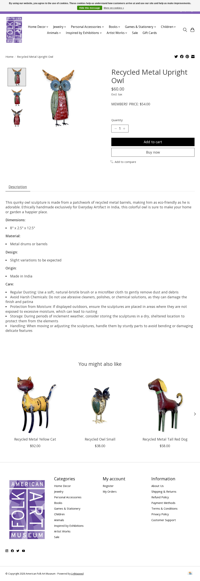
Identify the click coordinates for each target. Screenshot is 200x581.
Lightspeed (77, 573)
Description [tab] (18, 186)
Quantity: (117, 120)
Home (9, 57)
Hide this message (89, 8)
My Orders (110, 491)
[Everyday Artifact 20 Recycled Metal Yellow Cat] (35, 404)
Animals (59, 520)
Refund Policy (160, 497)
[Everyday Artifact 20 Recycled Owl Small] (100, 404)
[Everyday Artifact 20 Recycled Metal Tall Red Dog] (165, 404)
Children (59, 514)
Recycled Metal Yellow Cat (35, 439)
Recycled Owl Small (100, 439)
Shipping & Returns (163, 491)
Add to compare (125, 162)
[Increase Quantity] (124, 128)
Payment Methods (163, 503)
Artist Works (62, 531)
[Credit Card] (190, 574)
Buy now (153, 152)
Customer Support (163, 520)
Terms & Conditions (164, 508)
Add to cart (153, 141)
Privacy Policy (160, 514)
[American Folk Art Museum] (14, 29)
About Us (157, 486)
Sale (135, 33)
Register (108, 486)
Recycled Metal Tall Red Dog (164, 439)
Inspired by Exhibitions (69, 526)
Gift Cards (150, 33)
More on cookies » (114, 8)
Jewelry (58, 491)
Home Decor (62, 486)
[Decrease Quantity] (115, 128)
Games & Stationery (67, 508)
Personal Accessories (67, 497)
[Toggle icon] (185, 29)
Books (58, 503)
